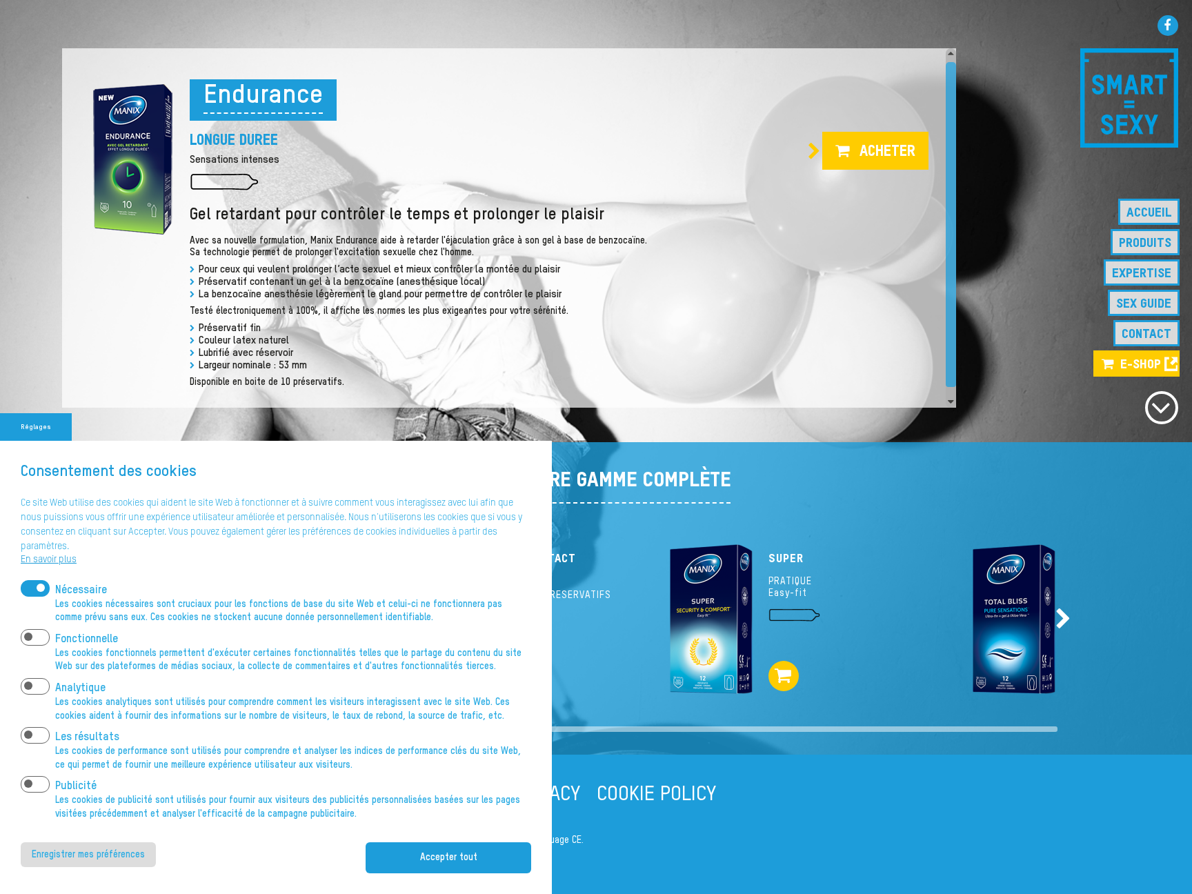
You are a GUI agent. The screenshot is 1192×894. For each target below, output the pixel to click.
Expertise (1141, 273)
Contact (1146, 334)
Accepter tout (448, 857)
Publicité (76, 786)
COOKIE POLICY (657, 794)
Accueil (1148, 212)
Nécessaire (81, 590)
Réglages (36, 427)
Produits (1145, 243)
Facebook (1168, 25)
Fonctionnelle (86, 639)
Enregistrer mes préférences (88, 855)
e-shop (1140, 364)
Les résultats (87, 737)
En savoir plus (49, 559)
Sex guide (1143, 303)
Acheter (887, 151)
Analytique (80, 688)
